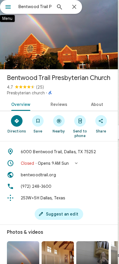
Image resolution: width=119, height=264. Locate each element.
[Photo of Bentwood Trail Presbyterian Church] (59, 34)
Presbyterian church (26, 93)
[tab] (20, 104)
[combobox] (34, 6)
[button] (59, 163)
